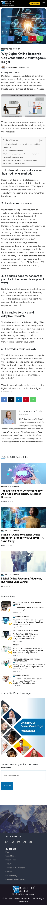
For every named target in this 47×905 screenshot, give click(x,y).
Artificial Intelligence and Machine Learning (27, 603)
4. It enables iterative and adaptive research (21, 160)
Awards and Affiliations (15, 867)
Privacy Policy (11, 875)
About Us (9, 863)
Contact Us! (6, 391)
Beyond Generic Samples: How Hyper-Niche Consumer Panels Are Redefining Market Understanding (28, 622)
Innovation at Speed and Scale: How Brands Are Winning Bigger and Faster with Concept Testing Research (28, 650)
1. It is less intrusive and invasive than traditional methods (22, 145)
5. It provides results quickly (14, 163)
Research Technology (10, 49)
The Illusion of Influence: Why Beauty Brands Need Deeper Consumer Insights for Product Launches (27, 681)
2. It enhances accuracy (13, 151)
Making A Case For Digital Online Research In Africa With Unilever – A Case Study (22, 538)
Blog (7, 852)
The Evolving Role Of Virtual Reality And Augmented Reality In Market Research (22, 494)
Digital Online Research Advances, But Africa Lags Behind (21, 580)
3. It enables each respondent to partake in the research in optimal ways (22, 155)
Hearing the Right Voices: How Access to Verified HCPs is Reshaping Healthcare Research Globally (29, 666)
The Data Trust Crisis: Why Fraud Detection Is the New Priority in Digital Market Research (25, 636)
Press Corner (10, 860)
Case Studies (10, 856)
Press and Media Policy (15, 879)
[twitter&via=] (18, 38)
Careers (8, 871)
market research (31, 385)
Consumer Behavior (21, 616)
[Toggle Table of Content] (40, 140)
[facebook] (11, 38)
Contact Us (35, 3)
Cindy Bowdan (12, 67)
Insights (16, 645)
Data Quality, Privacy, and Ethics (26, 630)
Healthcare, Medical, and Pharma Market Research (26, 660)
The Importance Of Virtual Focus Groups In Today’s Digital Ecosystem (28, 608)
